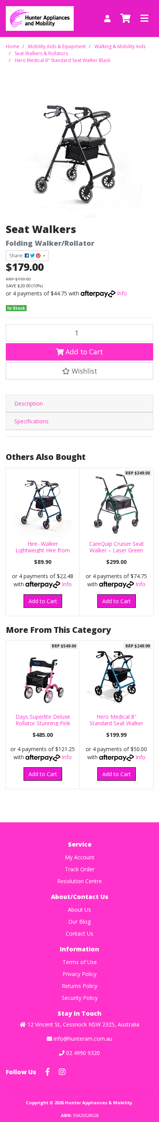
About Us (79, 909)
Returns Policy (79, 986)
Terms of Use (80, 962)
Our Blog (79, 921)
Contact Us (79, 933)
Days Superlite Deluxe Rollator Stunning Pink (42, 720)
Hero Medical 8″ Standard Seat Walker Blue (116, 723)
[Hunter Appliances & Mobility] (40, 18)
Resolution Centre (79, 881)
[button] (79, 370)
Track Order (80, 869)
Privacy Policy (79, 974)
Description (28, 403)
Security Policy (80, 997)
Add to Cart (83, 351)
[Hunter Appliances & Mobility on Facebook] (47, 1072)
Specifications (31, 421)
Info (122, 293)
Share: (17, 255)
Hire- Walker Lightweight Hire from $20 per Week (42, 550)
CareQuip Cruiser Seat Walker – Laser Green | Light (116, 550)
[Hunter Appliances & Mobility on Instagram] (62, 1072)
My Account (80, 857)
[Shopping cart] (125, 18)
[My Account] (107, 18)
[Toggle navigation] (144, 18)
